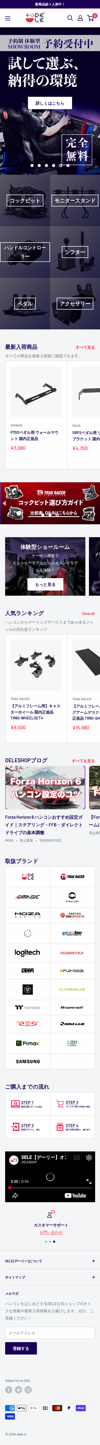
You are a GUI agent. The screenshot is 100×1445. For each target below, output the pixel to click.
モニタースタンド (75, 200)
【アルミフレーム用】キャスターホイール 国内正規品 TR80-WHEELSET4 (36, 711)
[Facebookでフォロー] (8, 1389)
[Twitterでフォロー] (18, 1389)
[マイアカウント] (80, 18)
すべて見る (85, 347)
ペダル (25, 303)
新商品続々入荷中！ (50, 4)
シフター (75, 251)
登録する (21, 1348)
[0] (90, 18)
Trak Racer (20, 699)
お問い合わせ (50, 1232)
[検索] (70, 18)
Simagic (17, 425)
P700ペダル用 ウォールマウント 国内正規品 (34, 435)
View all (88, 613)
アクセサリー (75, 303)
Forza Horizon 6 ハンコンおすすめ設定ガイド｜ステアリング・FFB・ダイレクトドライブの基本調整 (44, 824)
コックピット (25, 200)
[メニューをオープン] (7, 18)
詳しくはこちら (50, 102)
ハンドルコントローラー (25, 251)
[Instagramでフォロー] (28, 1389)
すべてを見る (83, 760)
